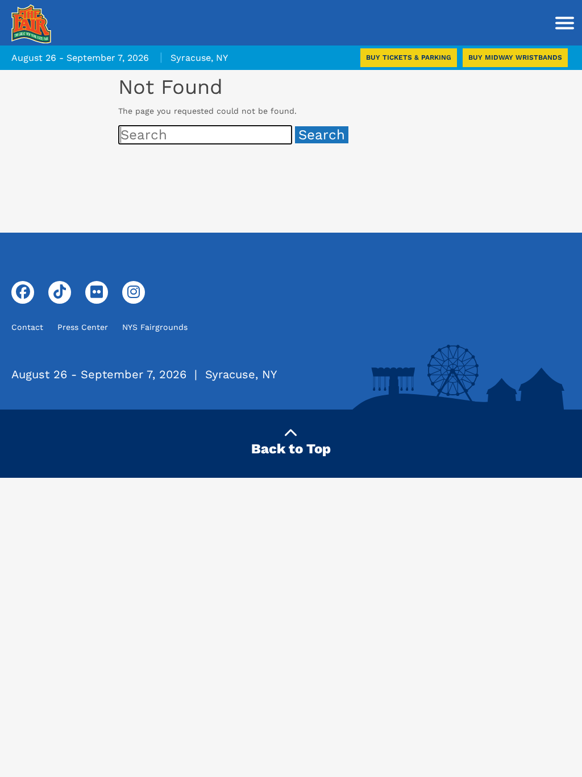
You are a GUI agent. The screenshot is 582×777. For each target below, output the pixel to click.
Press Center (82, 327)
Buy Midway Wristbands (515, 57)
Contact (27, 327)
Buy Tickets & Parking (408, 57)
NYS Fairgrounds (155, 327)
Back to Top (291, 449)
